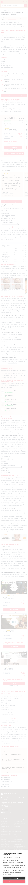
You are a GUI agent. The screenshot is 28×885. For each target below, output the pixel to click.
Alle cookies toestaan (14, 882)
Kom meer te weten (7, 874)
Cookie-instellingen (14, 878)
